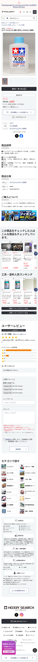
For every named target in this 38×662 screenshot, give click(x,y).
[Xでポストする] (17, 136)
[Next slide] (36, 254)
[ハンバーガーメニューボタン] (35, 12)
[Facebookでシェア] (21, 136)
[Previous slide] (2, 254)
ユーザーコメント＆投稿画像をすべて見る (13, 330)
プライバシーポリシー (27, 640)
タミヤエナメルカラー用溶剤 (18, 128)
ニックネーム (8, 399)
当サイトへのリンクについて (28, 642)
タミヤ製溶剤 (13, 126)
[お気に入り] (24, 12)
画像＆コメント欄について (19, 334)
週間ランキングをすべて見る (18, 308)
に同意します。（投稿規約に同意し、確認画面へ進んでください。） (18, 440)
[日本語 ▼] (20, 12)
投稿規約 (8, 439)
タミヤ (11, 123)
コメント (6, 409)
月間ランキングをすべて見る (18, 313)
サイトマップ (19, 645)
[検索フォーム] (30, 12)
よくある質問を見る (18, 590)
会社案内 (9, 640)
